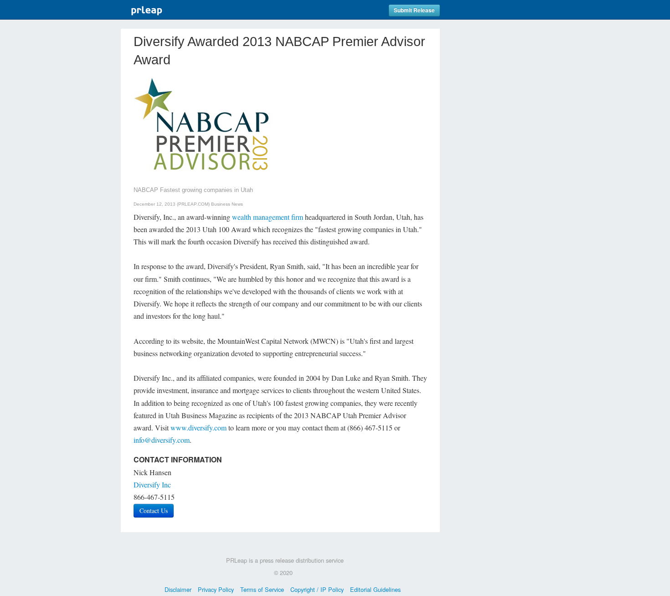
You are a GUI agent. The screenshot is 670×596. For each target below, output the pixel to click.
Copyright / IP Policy (317, 589)
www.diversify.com (198, 427)
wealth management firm (267, 217)
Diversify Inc (152, 484)
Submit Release (414, 10)
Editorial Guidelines (375, 589)
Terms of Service (262, 589)
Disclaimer (178, 589)
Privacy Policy (216, 589)
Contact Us (153, 510)
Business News (227, 204)
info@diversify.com (162, 440)
